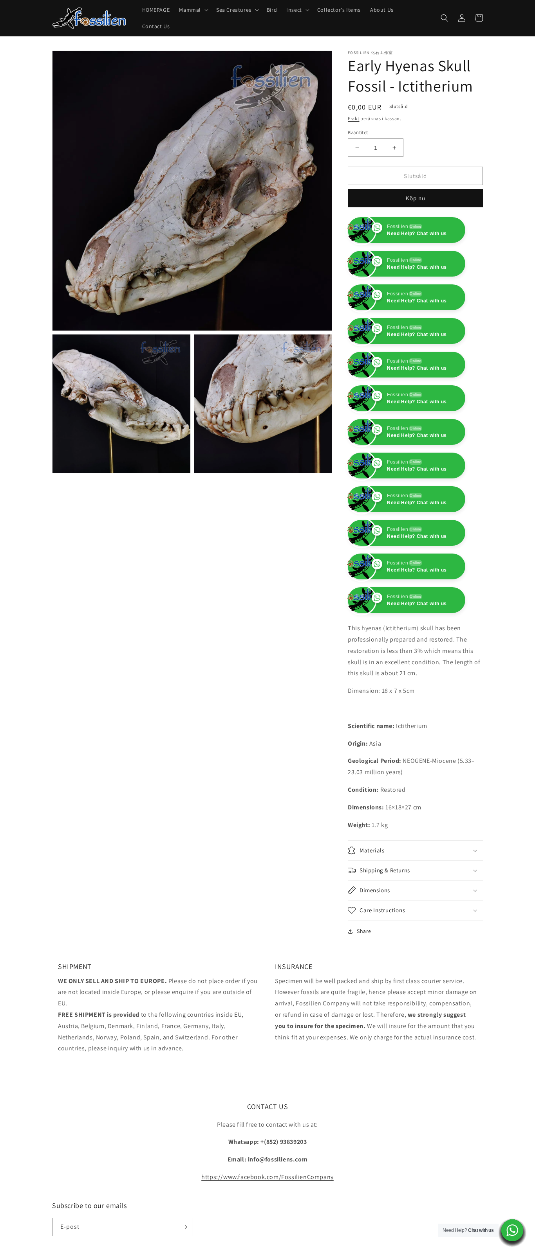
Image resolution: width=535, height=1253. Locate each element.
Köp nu (415, 198)
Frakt (354, 118)
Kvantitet (358, 132)
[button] (192, 10)
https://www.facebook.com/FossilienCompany (267, 1210)
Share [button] (364, 964)
